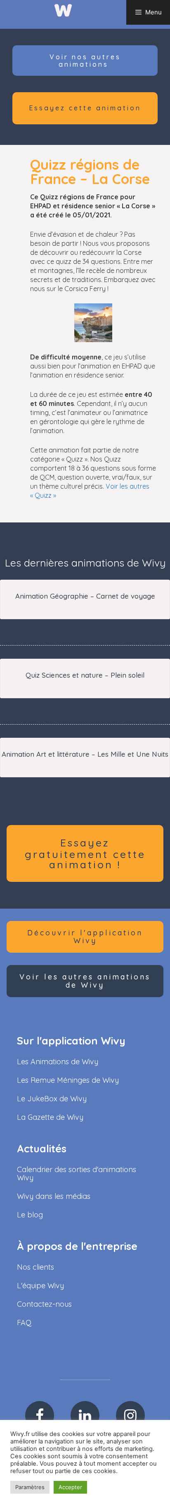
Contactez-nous (44, 1304)
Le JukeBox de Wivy (52, 1098)
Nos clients (35, 1267)
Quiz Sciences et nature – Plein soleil (85, 675)
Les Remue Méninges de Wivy (68, 1080)
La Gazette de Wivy (50, 1117)
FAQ (24, 1322)
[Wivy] (63, 10)
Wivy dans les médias (53, 1196)
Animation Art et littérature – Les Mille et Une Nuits (85, 754)
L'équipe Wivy (40, 1285)
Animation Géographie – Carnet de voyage (85, 596)
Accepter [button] (70, 1487)
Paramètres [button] (30, 1487)
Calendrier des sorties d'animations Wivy (76, 1173)
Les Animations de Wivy (57, 1061)
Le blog (30, 1214)
